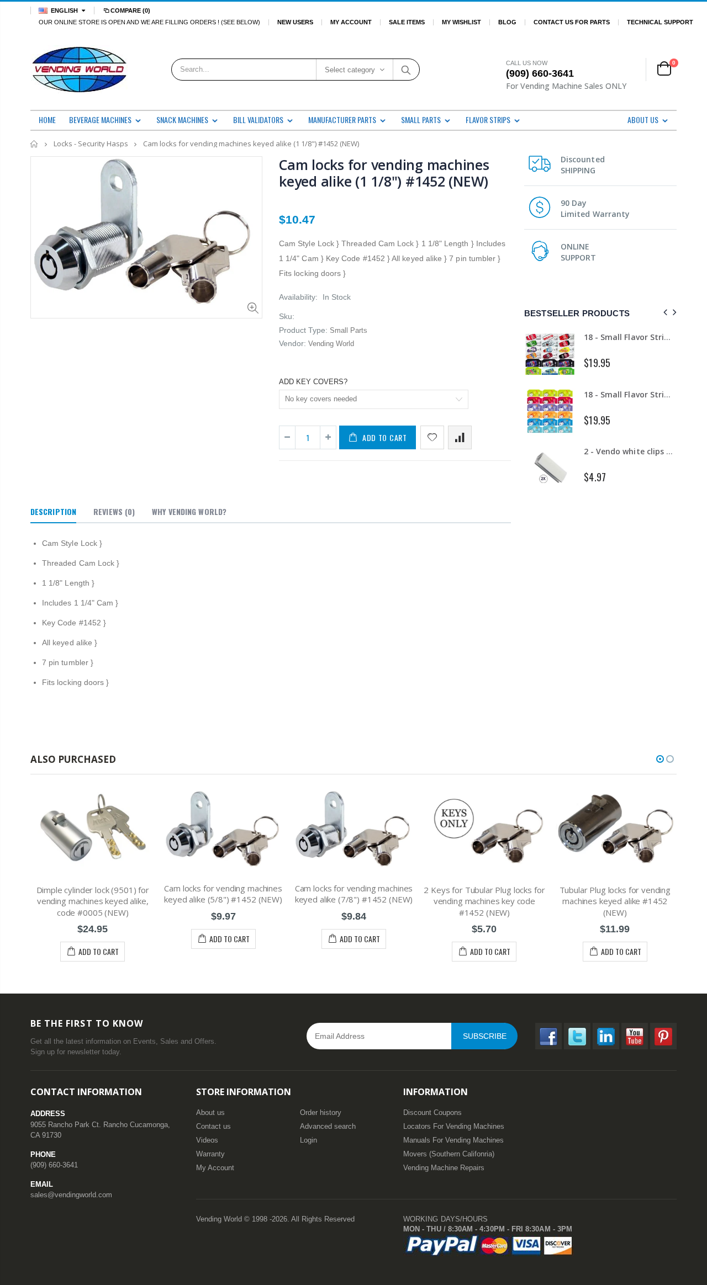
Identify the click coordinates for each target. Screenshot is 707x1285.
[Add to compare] (460, 437)
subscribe (484, 1036)
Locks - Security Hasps (91, 143)
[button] (660, 759)
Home (34, 143)
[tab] (53, 512)
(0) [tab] (114, 511)
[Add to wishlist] (432, 437)
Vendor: (292, 343)
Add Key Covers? (313, 382)
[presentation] (663, 312)
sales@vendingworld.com (71, 1195)
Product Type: (303, 330)
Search (405, 69)
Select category (350, 70)
